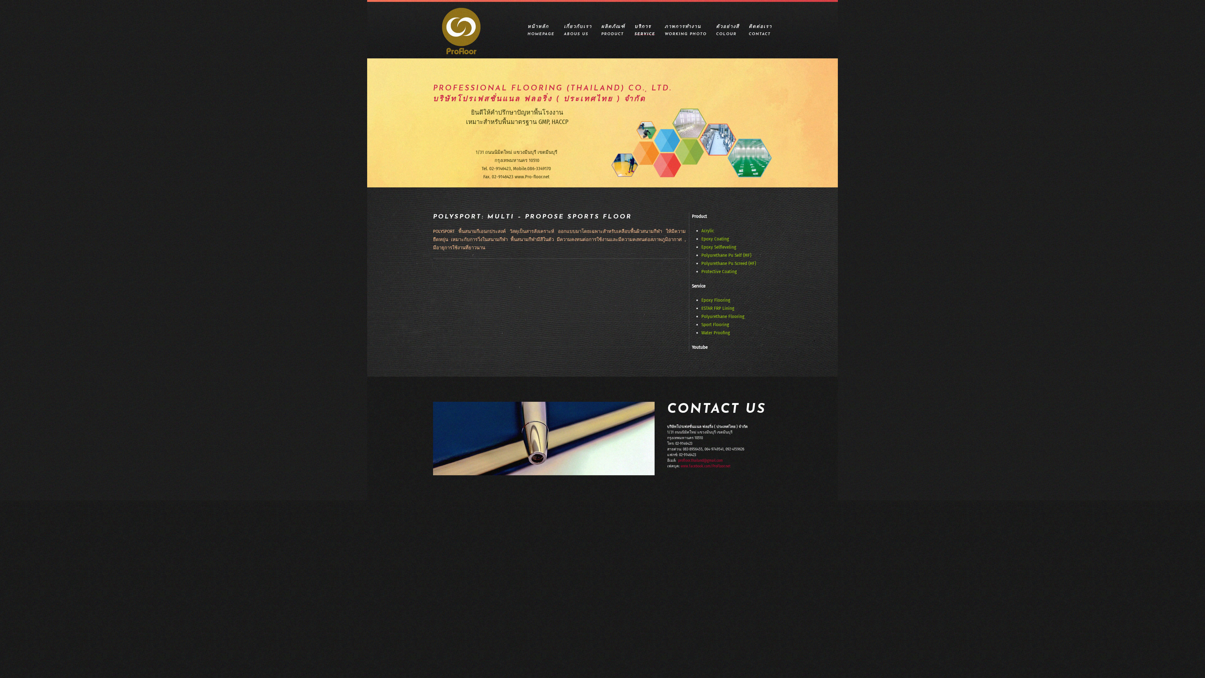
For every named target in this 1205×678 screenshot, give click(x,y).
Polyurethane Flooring (722, 316)
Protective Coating (719, 271)
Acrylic (707, 231)
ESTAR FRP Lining (717, 308)
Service (698, 286)
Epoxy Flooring (715, 300)
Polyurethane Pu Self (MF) (726, 255)
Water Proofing (715, 333)
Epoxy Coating (715, 239)
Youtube (700, 347)
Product (699, 216)
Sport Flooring (715, 324)
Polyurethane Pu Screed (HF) (728, 263)
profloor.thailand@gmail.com (700, 460)
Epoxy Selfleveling (718, 247)
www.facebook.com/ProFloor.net (706, 466)
